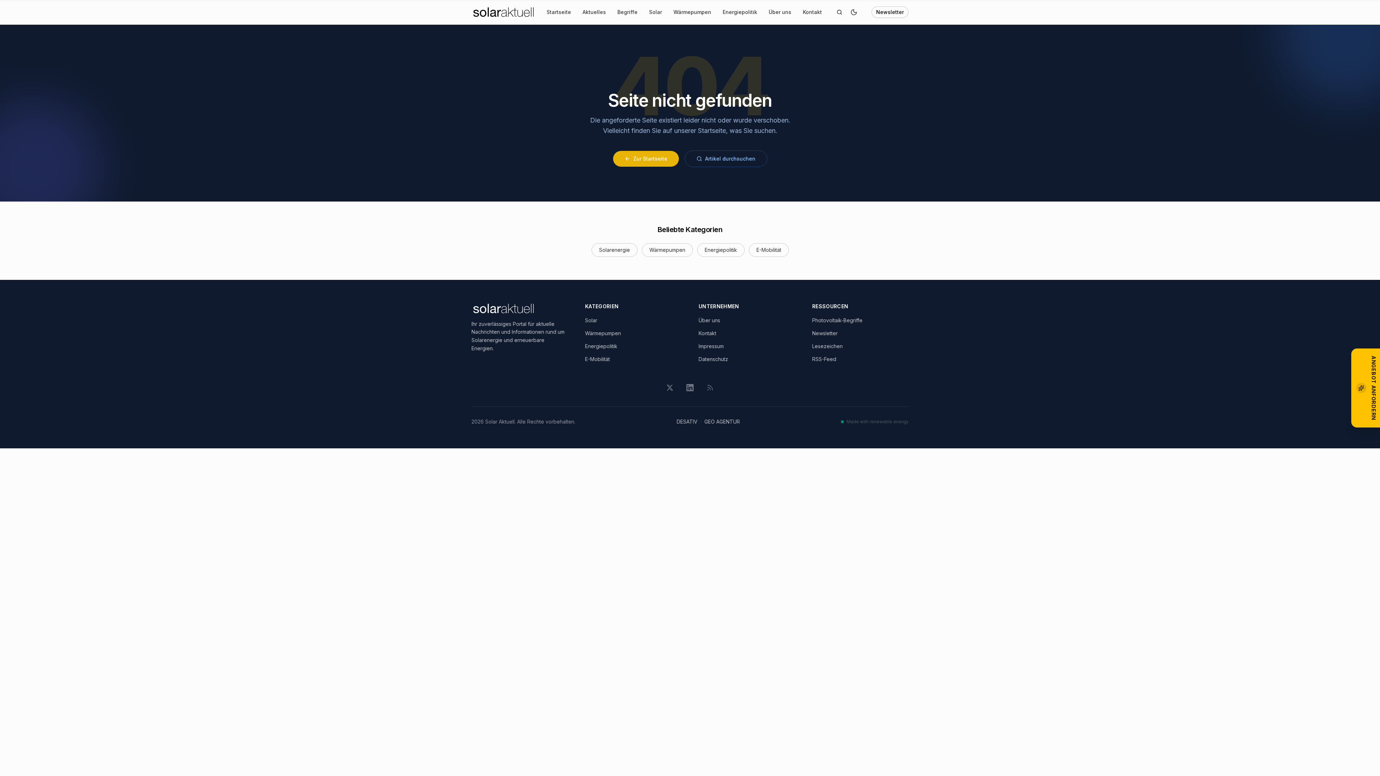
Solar (655, 12)
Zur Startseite (650, 159)
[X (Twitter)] (670, 387)
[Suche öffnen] (839, 12)
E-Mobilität (768, 250)
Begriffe (627, 12)
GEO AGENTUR (722, 422)
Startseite (559, 12)
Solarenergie (614, 250)
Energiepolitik (740, 12)
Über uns (780, 12)
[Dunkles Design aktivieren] (853, 12)
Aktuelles (594, 12)
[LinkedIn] (690, 387)
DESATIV (687, 422)
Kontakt (812, 12)
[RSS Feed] (710, 387)
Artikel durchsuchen (730, 159)
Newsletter (890, 12)
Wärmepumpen (692, 12)
